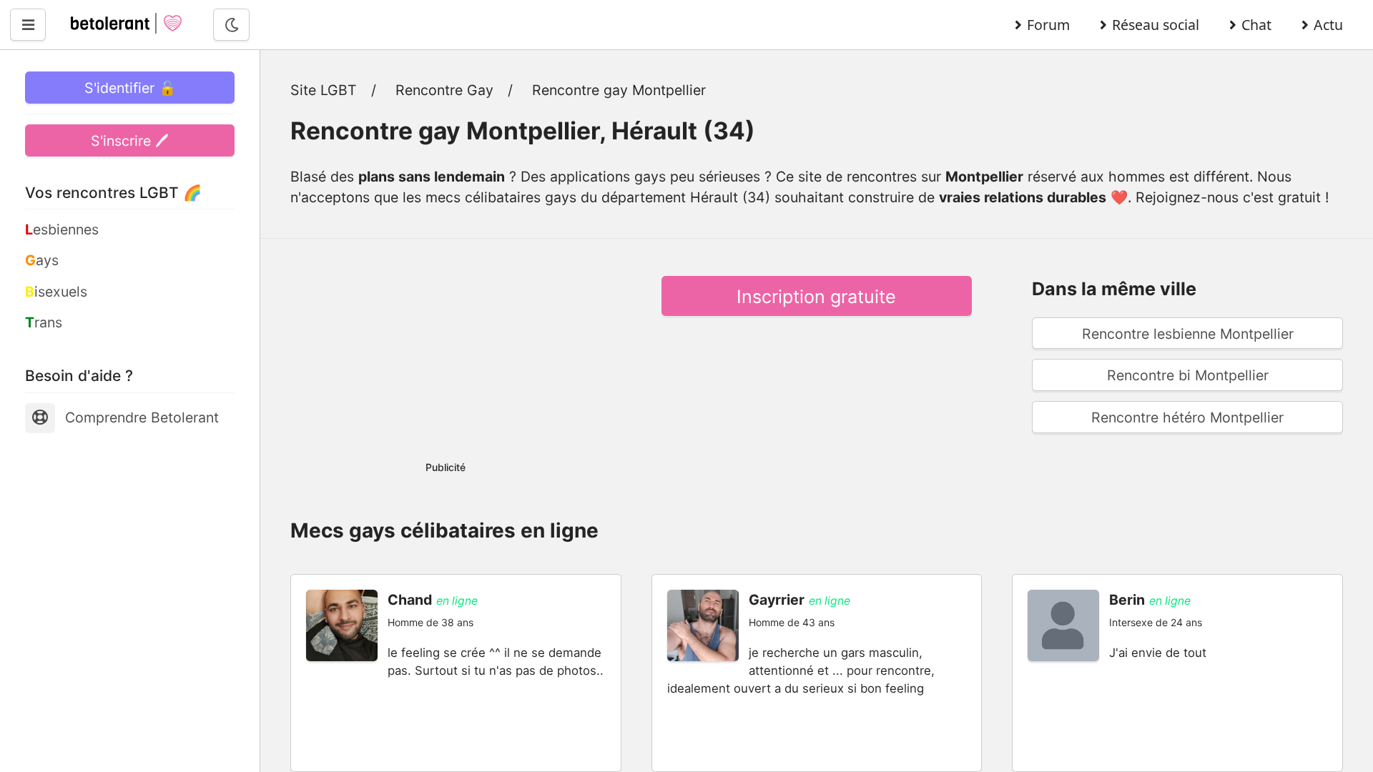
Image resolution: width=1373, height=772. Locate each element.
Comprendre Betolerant (142, 417)
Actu (1328, 24)
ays (42, 260)
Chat (1256, 24)
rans (43, 322)
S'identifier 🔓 (130, 87)
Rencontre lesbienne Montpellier (1188, 333)
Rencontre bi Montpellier (1188, 375)
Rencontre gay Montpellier (619, 90)
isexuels (56, 291)
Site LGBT (323, 90)
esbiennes (62, 229)
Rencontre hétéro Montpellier (1187, 417)
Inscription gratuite (816, 296)
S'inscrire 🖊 (130, 140)
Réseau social (1155, 24)
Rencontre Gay (444, 90)
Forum (1048, 24)
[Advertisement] (445, 346)
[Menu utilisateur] (28, 25)
